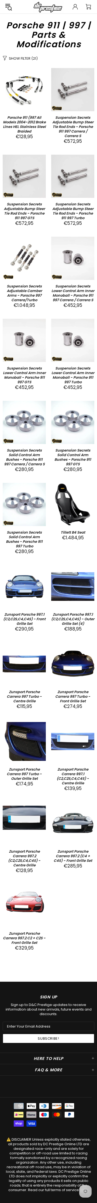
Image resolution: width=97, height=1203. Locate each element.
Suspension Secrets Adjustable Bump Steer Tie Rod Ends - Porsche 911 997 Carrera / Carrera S (72, 126)
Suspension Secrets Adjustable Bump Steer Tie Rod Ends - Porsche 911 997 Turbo (72, 211)
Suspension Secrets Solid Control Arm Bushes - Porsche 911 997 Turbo (24, 539)
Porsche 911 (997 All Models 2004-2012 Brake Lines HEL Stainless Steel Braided (24, 124)
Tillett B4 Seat (73, 532)
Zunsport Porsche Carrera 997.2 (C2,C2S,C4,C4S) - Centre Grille (24, 858)
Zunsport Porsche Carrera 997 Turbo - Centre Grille (24, 696)
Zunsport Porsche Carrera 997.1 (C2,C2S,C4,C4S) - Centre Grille (73, 776)
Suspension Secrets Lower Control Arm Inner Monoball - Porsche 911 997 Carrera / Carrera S (72, 293)
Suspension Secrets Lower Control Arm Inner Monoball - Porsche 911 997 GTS (24, 375)
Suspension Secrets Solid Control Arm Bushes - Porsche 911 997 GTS (72, 457)
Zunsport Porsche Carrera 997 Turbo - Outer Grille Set (24, 774)
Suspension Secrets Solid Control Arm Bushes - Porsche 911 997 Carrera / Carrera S (24, 457)
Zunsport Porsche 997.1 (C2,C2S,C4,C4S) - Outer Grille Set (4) (72, 619)
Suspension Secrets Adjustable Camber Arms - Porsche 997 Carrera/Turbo (24, 293)
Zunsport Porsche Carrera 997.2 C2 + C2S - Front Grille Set (24, 938)
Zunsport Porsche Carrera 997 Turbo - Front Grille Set (72, 696)
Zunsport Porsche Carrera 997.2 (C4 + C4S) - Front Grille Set (73, 856)
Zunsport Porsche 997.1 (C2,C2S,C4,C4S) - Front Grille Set (24, 619)
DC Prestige (48, 6)
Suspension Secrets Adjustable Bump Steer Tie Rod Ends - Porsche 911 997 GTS (24, 211)
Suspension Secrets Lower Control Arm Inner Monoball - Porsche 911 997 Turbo (72, 375)
